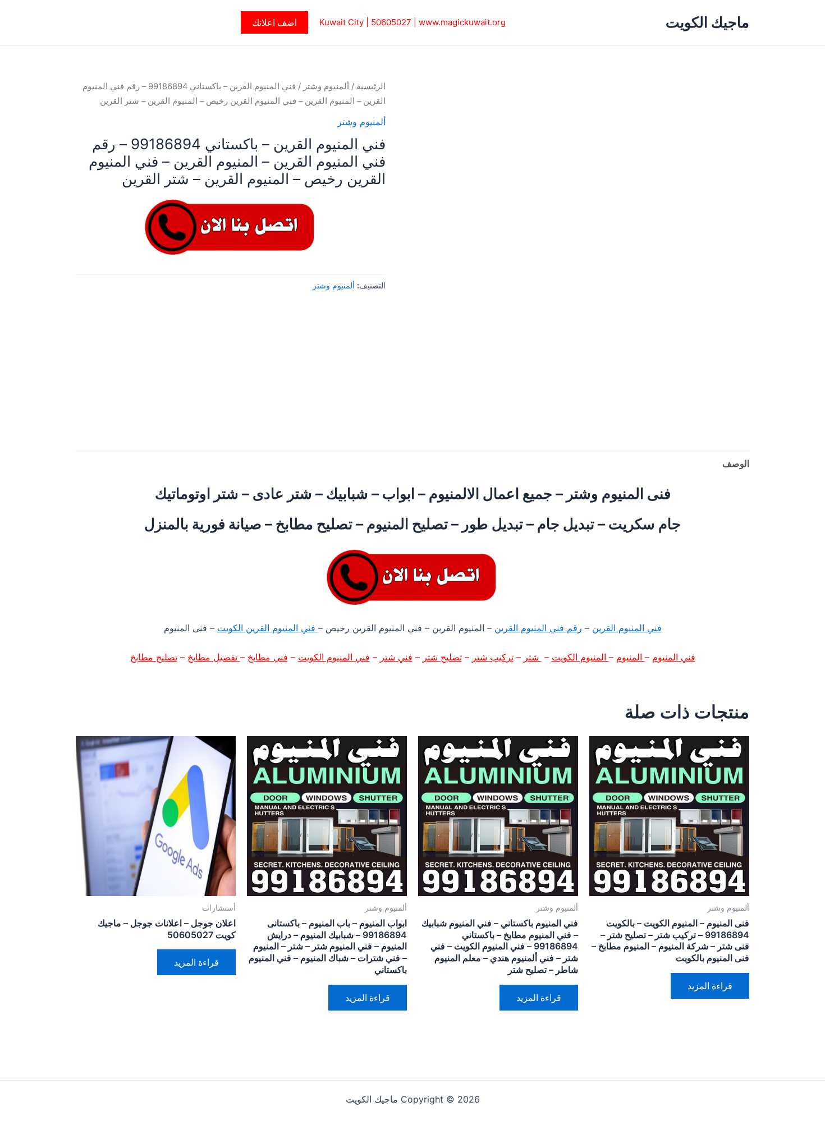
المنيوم (630, 657)
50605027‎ (391, 22)
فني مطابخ (267, 657)
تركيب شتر (493, 657)
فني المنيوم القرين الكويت (267, 627)
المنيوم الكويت (580, 657)
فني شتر (396, 657)
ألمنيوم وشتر (326, 86)
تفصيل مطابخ (213, 657)
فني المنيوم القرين (627, 627)
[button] (274, 22)
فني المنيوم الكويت (334, 657)
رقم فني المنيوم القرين (538, 627)
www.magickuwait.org (462, 22)
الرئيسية (371, 86)
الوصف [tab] (735, 463)
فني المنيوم (673, 657)
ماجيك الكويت (707, 22)
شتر (533, 657)
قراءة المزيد (710, 985)
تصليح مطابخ (153, 657)
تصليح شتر (442, 657)
